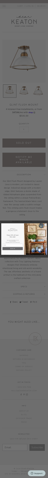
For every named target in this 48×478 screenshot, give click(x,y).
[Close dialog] (45, 225)
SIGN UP (12, 248)
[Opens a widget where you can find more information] (36, 473)
